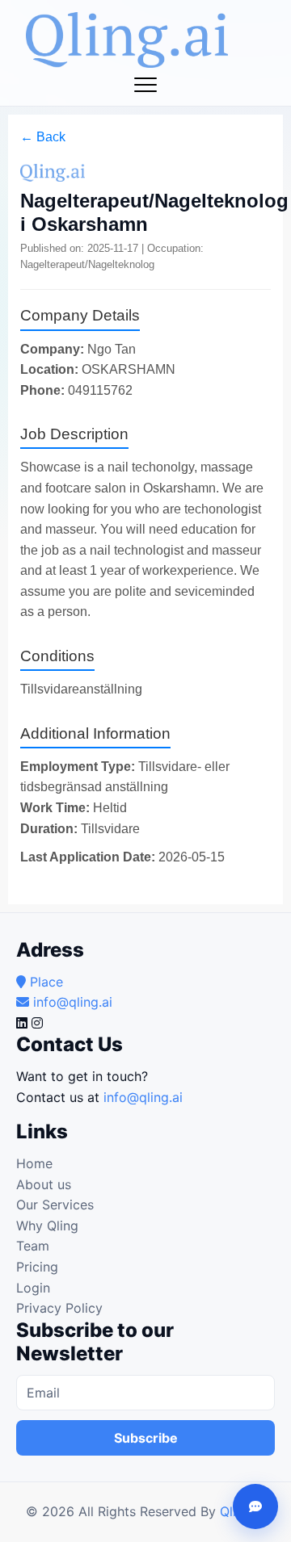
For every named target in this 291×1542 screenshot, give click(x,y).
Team (32, 1246)
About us (43, 1184)
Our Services (55, 1204)
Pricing (37, 1267)
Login (33, 1288)
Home (34, 1163)
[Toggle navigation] (145, 85)
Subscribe (146, 1438)
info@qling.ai (143, 1097)
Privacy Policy (59, 1308)
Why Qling (47, 1225)
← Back (42, 137)
